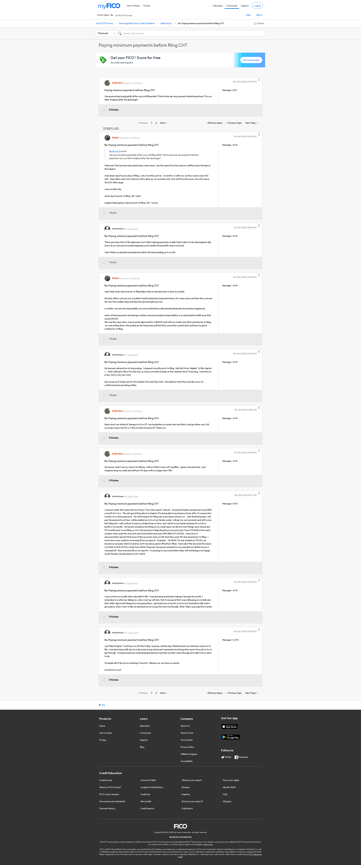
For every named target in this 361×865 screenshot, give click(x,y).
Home (102, 725)
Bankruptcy (166, 23)
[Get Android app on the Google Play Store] (231, 737)
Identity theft (229, 787)
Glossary (227, 801)
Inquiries (186, 794)
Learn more (208, 844)
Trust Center (186, 740)
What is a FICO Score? (110, 787)
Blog (142, 747)
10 (232, 639)
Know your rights (231, 780)
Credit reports (147, 808)
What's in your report (192, 780)
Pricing (146, 5)
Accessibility (186, 761)
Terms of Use (186, 732)
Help (248, 14)
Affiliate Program (188, 754)
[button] (259, 78)
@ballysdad (114, 151)
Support (245, 5)
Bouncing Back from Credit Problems (137, 23)
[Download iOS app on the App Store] (230, 726)
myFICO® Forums (123, 15)
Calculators (187, 808)
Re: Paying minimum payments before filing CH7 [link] (201, 23)
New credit (145, 801)
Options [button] (260, 23)
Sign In (259, 14)
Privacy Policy (187, 747)
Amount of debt (148, 780)
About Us (185, 725)
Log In (257, 5)
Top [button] (103, 704)
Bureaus (186, 787)
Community (231, 5)
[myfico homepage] (109, 6)
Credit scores (105, 780)
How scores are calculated (112, 801)
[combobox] (190, 33)
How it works (105, 732)
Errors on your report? (192, 801)
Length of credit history (151, 787)
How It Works (133, 5)
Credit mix (145, 794)
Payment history (107, 808)
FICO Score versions (109, 794)
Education (218, 5)
